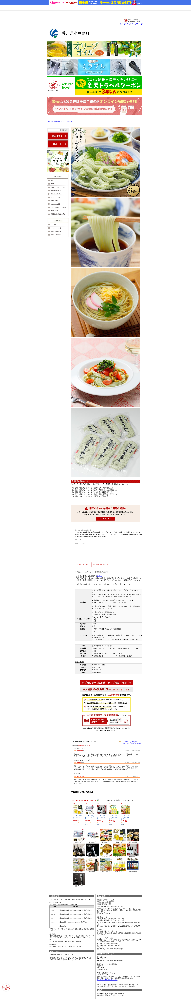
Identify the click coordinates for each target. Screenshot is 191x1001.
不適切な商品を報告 (103, 572)
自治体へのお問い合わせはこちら (107, 980)
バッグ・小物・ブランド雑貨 (58, 207)
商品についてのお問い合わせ (85, 572)
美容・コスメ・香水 (56, 194)
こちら (99, 576)
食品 (52, 180)
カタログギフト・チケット (58, 187)
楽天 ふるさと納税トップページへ (132, 24)
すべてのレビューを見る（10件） (131, 741)
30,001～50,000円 (56, 231)
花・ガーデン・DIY (56, 190)
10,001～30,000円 (56, 228)
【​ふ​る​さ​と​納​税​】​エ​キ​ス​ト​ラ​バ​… (77, 817)
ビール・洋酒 (54, 210)
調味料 (52, 184)
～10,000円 (54, 224)
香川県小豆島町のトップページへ (60, 121)
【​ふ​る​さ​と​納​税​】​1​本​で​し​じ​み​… (101, 817)
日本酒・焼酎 (54, 200)
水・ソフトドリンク (56, 197)
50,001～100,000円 (56, 234)
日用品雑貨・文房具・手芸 (58, 214)
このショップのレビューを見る (132, 743)
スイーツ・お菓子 (55, 204)
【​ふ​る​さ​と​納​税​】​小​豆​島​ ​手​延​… (89, 817)
